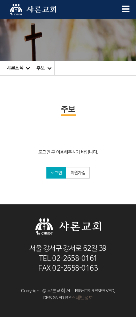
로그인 (56, 173)
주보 (41, 68)
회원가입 (77, 173)
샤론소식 (15, 68)
